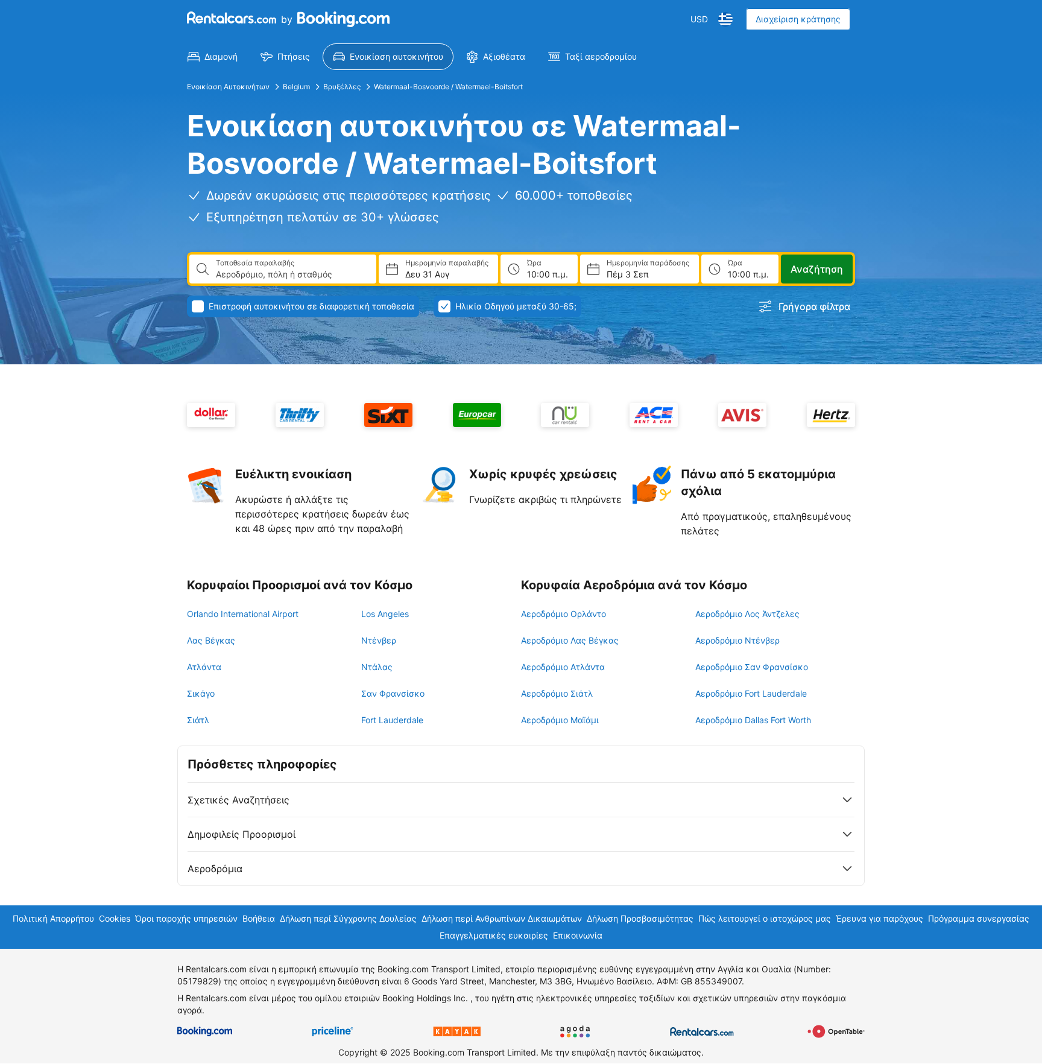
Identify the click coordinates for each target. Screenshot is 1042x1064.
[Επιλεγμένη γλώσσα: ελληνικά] (725, 19)
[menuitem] (212, 56)
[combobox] (291, 274)
